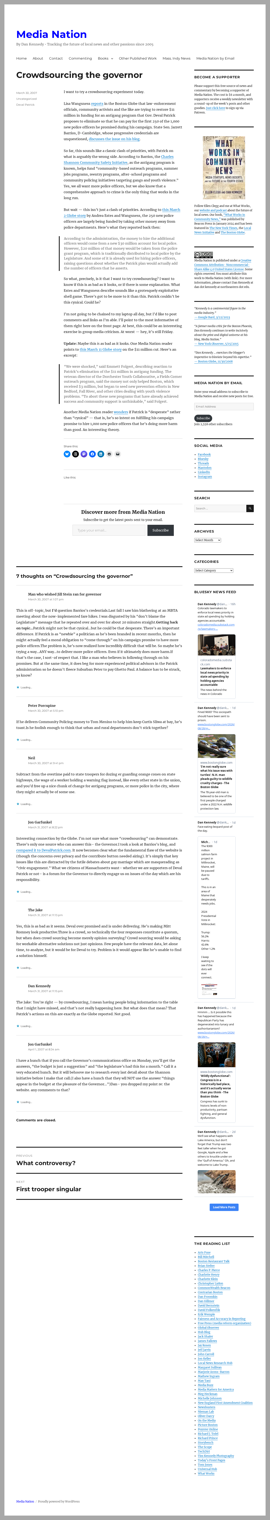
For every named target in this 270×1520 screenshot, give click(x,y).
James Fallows (207, 1341)
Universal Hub (207, 1469)
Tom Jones (205, 1465)
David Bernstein (208, 1305)
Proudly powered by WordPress (59, 1501)
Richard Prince (208, 1438)
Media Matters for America (216, 1389)
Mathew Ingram (209, 1376)
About (38, 58)
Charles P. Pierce (209, 1270)
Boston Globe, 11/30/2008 (215, 361)
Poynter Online (208, 1429)
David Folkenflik (209, 1310)
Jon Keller (204, 1358)
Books (103, 58)
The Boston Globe (233, 232)
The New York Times (223, 228)
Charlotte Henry (208, 1274)
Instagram (205, 476)
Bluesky (203, 459)
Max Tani (204, 1381)
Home (21, 58)
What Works (206, 1473)
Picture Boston (208, 1425)
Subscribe (161, 530)
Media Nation (51, 34)
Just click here (215, 108)
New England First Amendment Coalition (225, 1403)
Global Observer (208, 1328)
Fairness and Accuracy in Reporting (222, 1319)
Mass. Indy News (176, 58)
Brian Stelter (206, 1266)
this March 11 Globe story (101, 349)
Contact (56, 58)
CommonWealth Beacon (214, 1288)
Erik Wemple (206, 1314)
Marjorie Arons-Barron (214, 1372)
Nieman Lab (206, 1411)
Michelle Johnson (210, 1398)
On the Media (207, 1420)
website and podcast (213, 210)
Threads (203, 463)
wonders (121, 412)
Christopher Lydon (210, 1283)
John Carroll (206, 1354)
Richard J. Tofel (208, 1434)
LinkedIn (204, 472)
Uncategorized (26, 98)
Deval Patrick (25, 104)
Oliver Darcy (206, 1416)
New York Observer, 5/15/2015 (218, 344)
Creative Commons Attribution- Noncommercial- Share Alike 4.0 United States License (222, 265)
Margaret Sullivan (210, 1367)
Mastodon (205, 468)
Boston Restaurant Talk (214, 1261)
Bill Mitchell (206, 1257)
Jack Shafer (205, 1336)
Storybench (205, 1442)
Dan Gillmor (206, 1301)
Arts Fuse (204, 1252)
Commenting (80, 58)
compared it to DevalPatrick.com (43, 850)
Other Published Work (138, 58)
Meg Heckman (207, 1394)
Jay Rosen (204, 1345)
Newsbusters (206, 1407)
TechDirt (204, 1451)
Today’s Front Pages (211, 1460)
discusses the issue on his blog (114, 139)
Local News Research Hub (215, 1363)
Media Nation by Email (215, 58)
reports (97, 103)
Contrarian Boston (210, 1292)
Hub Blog (204, 1332)
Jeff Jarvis (204, 1350)
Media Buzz (205, 1385)
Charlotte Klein (208, 1279)
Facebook (204, 454)
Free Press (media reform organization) (224, 1323)
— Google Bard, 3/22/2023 (212, 317)
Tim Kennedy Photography (216, 1456)
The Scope (205, 1447)
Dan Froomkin (207, 1297)
